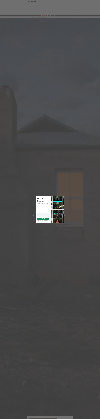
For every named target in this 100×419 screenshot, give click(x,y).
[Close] (63, 196)
